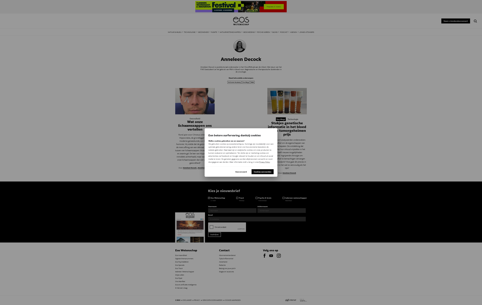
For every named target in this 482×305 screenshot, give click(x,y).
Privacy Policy (264, 162)
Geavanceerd (241, 171)
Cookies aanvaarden (262, 171)
